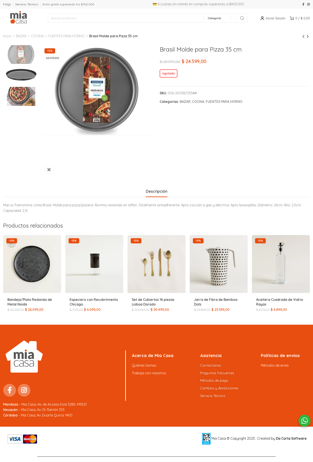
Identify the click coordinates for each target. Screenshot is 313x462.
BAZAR (21, 36)
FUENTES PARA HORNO (66, 36)
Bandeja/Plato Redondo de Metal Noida (29, 301)
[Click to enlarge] (49, 169)
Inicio (7, 36)
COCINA (37, 36)
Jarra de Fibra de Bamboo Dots (215, 301)
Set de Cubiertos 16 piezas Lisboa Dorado (153, 301)
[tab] (157, 191)
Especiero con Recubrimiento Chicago (94, 301)
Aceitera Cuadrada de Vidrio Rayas (279, 301)
